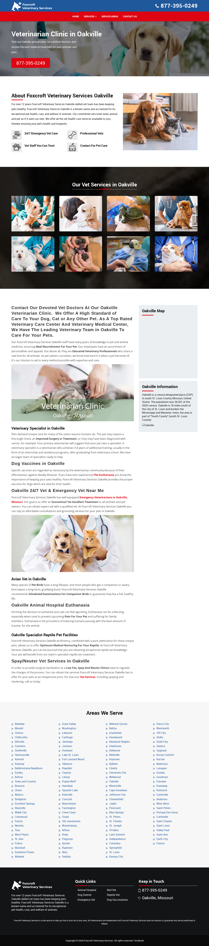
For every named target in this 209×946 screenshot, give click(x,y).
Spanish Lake (70, 790)
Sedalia (66, 856)
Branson (19, 786)
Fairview (161, 781)
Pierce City (162, 724)
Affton (66, 830)
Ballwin (113, 764)
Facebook (139, 940)
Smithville (20, 750)
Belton (113, 728)
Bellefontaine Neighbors (29, 768)
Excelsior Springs (25, 803)
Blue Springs (116, 812)
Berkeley (19, 724)
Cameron (20, 746)
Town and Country (25, 781)
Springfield (115, 848)
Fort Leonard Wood (73, 759)
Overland (67, 750)
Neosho (19, 825)
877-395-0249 (179, 5)
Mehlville (114, 755)
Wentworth (162, 728)
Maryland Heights (119, 741)
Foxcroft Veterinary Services (98, 940)
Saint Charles (164, 821)
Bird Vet (111, 890)
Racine (160, 759)
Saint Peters (163, 808)
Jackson (67, 746)
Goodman (162, 777)
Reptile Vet (113, 895)
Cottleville (162, 817)
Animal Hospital (87, 890)
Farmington (69, 808)
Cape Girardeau (118, 790)
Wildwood (115, 777)
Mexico (19, 794)
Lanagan (161, 768)
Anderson (161, 799)
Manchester (69, 803)
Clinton (19, 733)
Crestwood (21, 817)
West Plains (22, 834)
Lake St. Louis (70, 755)
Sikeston (67, 764)
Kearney (19, 764)
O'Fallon (114, 830)
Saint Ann (162, 834)
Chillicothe (21, 737)
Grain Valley (69, 724)
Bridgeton (20, 799)
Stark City (162, 741)
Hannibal (67, 786)
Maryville (20, 808)
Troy (17, 830)
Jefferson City (117, 794)
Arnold (66, 843)
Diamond (161, 790)
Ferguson (67, 839)
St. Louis (114, 852)
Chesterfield (116, 799)
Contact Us (130, 16)
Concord (67, 799)
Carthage (67, 737)
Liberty (113, 768)
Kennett (19, 759)
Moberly (19, 856)
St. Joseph (115, 825)
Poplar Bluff (69, 781)
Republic (67, 768)
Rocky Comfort (165, 755)
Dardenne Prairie (24, 852)
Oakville (113, 781)
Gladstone (115, 746)
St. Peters (115, 817)
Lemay (66, 777)
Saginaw (161, 750)
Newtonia (162, 764)
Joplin (112, 803)
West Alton (162, 803)
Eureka (19, 772)
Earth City (162, 839)
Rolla (65, 834)
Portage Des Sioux (167, 812)
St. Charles (115, 821)
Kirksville (67, 794)
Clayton (66, 772)
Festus (19, 821)
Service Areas (109, 16)
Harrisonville (22, 755)
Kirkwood (114, 750)
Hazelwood (115, 737)
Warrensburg (69, 825)
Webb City (21, 812)
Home (75, 16)
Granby (160, 772)
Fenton (160, 843)
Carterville (162, 794)
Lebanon (67, 733)
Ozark (65, 817)
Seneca (160, 746)
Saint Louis (163, 825)
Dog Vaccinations (117, 900)
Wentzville (115, 786)
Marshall (20, 848)
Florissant (115, 808)
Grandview (115, 733)
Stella (159, 737)
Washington (69, 728)
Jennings (67, 741)
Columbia (114, 843)
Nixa (64, 852)
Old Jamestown (71, 821)
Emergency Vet (86, 900)
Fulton (18, 843)
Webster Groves (118, 724)
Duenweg (161, 786)
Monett (19, 728)
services (89, 16)
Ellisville (19, 741)
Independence (117, 839)
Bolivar (19, 777)
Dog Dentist (84, 895)
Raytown (114, 759)
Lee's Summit (117, 834)
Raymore (67, 848)
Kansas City (116, 856)
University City (117, 772)
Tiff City (161, 733)
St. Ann (19, 839)
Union (18, 790)
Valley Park (162, 830)
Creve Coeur (69, 812)
